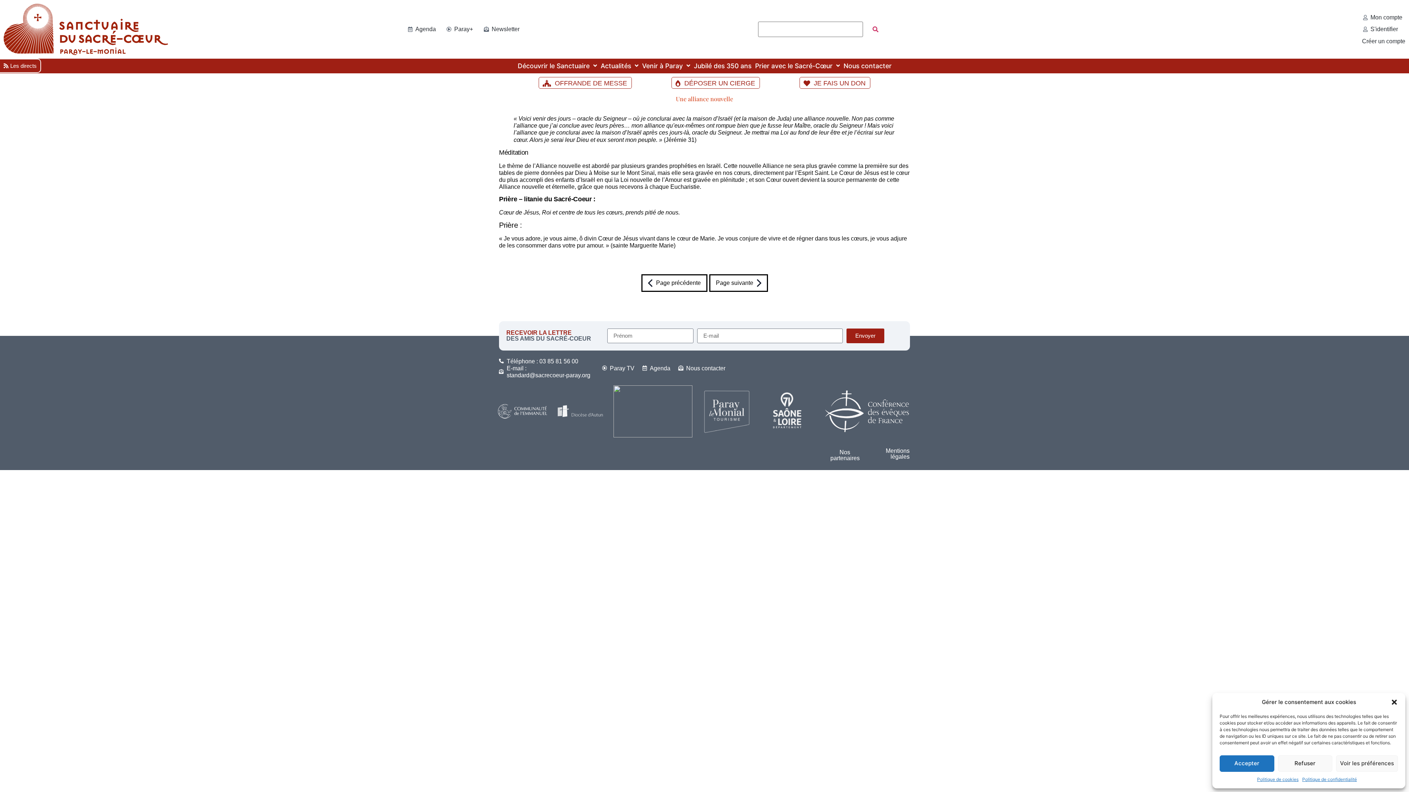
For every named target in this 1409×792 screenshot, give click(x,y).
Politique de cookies (1278, 779)
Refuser (1305, 763)
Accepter (1246, 763)
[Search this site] (810, 29)
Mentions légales (898, 454)
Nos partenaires (845, 455)
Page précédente (678, 283)
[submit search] (875, 29)
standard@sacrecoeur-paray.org (548, 375)
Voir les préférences (1367, 763)
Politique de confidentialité (1329, 779)
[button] (1394, 702)
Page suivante (734, 283)
